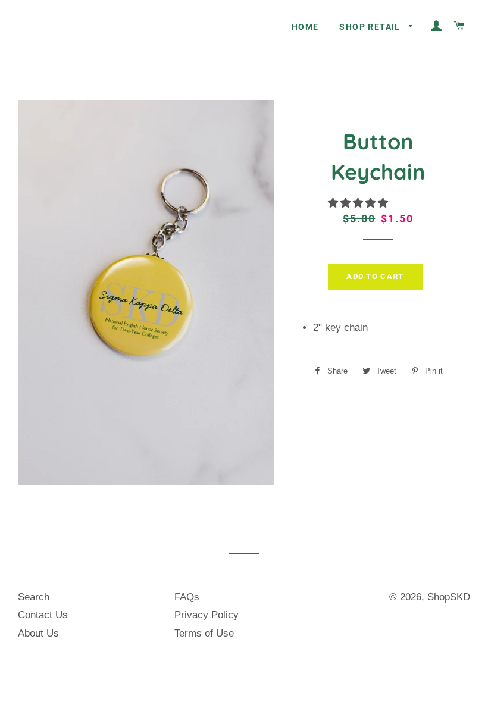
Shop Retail (371, 27)
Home (305, 27)
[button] (359, 203)
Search (33, 597)
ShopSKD (448, 597)
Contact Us (43, 614)
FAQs (186, 597)
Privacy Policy (206, 614)
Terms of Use (204, 633)
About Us (38, 633)
